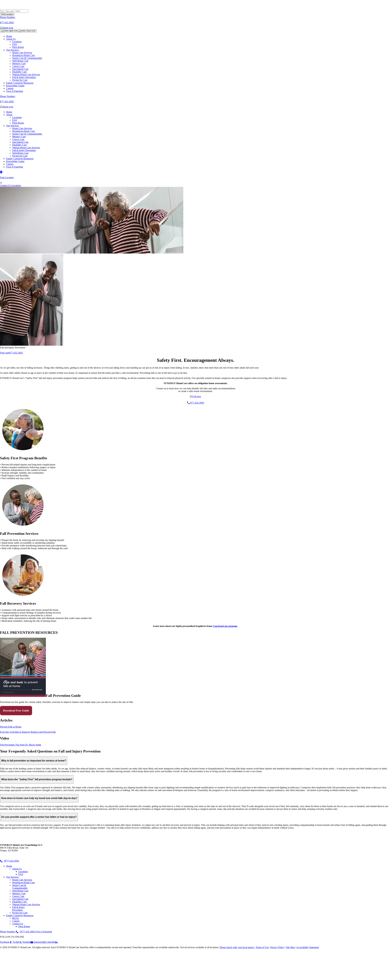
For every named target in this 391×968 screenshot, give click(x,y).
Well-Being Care (20, 153)
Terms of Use (262, 947)
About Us (11, 39)
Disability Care (19, 145)
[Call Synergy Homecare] (195, 396)
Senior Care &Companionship (19, 886)
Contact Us (5, 185)
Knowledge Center (15, 85)
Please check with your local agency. (237, 947)
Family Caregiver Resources (19, 83)
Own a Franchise (44, 931)
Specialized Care (20, 142)
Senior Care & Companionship (27, 134)
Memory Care (19, 136)
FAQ (14, 120)
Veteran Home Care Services (26, 147)
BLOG (15, 918)
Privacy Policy (277, 947)
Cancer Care (18, 139)
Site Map (290, 947)
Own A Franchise (14, 91)
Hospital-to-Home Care (23, 131)
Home (9, 36)
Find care (4, 352)
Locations (17, 117)
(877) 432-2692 (11, 861)
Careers (9, 88)
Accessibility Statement (307, 947)
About (9, 114)
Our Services (12, 125)
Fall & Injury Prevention (24, 150)
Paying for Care (19, 80)
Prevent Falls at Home (10, 726)
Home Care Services (22, 128)
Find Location (7, 14)
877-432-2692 (16, 352)
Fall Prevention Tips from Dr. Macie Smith (20, 744)
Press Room (18, 47)
